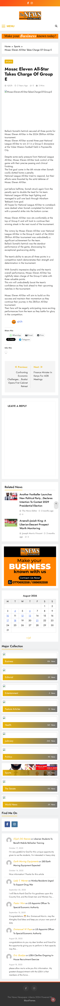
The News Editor (29, 510)
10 (7, 615)
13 (30, 615)
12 (22, 615)
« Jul (29, 637)
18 (15, 620)
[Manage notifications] (53, 999)
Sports (9, 61)
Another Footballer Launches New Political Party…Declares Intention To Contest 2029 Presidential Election (36, 500)
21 (37, 620)
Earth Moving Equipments (25, 861)
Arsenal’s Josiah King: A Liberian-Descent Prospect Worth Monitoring (34, 524)
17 (8, 620)
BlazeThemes (29, 1000)
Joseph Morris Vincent (32, 533)
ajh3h (9, 85)
